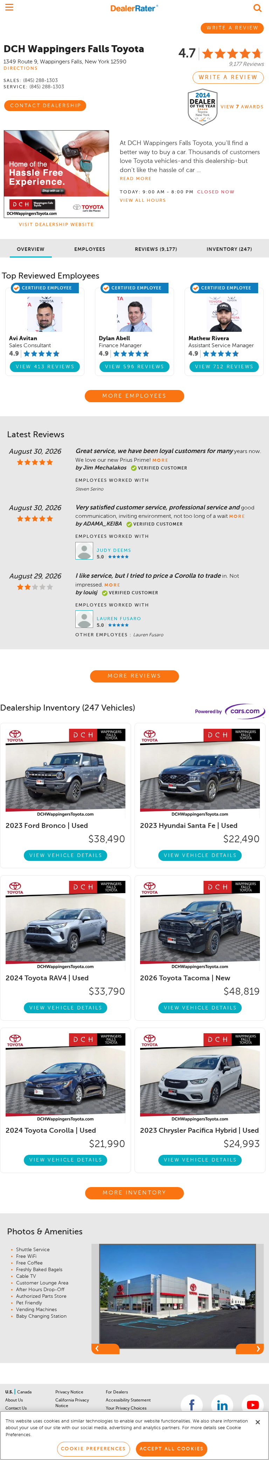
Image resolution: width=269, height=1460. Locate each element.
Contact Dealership (45, 105)
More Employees (134, 396)
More (160, 460)
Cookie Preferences (93, 1449)
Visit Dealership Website (56, 224)
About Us (14, 1400)
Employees (89, 249)
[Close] (257, 1422)
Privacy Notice (69, 1392)
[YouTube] (253, 1405)
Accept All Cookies (172, 1449)
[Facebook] (192, 1405)
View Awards (242, 107)
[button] (105, 1349)
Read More (136, 179)
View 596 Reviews (135, 366)
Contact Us (16, 1408)
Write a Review (228, 78)
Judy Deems (114, 550)
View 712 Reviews (224, 366)
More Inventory (135, 1193)
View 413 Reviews (45, 366)
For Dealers (117, 1392)
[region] (134, 1435)
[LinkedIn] (222, 1405)
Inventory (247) (229, 249)
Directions (21, 68)
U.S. (9, 1392)
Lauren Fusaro (119, 619)
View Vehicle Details (65, 855)
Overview (31, 249)
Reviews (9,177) (156, 249)
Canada (24, 1392)
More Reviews (134, 676)
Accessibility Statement (128, 1400)
